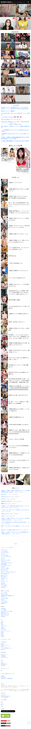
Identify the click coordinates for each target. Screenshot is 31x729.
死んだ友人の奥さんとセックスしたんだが (10, 119)
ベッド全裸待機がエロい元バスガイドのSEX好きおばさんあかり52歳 (15, 130)
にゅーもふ (3, 582)
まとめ (14, 162)
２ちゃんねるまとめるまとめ (6, 562)
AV (1, 705)
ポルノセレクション (5, 570)
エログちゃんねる (4, 555)
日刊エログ (3, 599)
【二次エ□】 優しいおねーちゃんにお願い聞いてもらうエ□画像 (15, 114)
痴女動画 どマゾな (4, 612)
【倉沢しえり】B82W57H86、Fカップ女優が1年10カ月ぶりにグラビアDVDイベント (8, 159)
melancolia (3, 616)
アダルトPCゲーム (4, 657)
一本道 (2, 627)
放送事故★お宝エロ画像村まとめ (7, 595)
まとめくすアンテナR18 (5, 560)
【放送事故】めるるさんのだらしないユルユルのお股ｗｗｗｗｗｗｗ (15, 134)
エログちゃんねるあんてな (6, 556)
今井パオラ (3, 499)
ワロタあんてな (4, 586)
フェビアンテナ (4, 549)
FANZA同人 (3, 665)
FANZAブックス (4, 654)
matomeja (3, 583)
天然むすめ (3, 628)
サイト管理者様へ (4, 699)
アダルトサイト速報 (5, 568)
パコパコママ (3, 629)
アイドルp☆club (4, 551)
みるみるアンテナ (4, 578)
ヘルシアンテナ (4, 574)
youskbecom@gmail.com (5, 696)
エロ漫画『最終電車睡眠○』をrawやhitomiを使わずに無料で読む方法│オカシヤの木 (15, 141)
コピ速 (2, 579)
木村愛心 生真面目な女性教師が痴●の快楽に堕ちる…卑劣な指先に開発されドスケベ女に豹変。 (15, 138)
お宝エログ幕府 (4, 593)
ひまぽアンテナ (4, 561)
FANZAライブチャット (5, 645)
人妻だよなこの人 (5, 513)
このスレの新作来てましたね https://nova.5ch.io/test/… (14, 522)
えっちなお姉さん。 (5, 602)
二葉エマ (3, 516)
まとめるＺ (3, 566)
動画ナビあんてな (4, 576)
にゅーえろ (3, 557)
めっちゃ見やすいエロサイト (6, 565)
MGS (2, 623)
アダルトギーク (4, 600)
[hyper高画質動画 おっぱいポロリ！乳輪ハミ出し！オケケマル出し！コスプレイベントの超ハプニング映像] (8, 479)
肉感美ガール (3, 603)
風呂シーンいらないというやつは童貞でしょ (11, 526)
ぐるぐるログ (3, 577)
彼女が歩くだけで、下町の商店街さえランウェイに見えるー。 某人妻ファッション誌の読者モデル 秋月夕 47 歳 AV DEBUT (15, 108)
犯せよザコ (3, 494)
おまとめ (2, 559)
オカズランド (3, 597)
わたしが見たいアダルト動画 (6, 611)
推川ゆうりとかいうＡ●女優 (7, 111)
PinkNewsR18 (3, 564)
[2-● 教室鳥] (23, 479)
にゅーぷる (3, 553)
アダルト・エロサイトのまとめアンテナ (8, 572)
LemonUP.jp (3, 677)
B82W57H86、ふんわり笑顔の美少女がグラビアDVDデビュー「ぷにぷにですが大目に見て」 (23, 170)
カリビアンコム (4, 625)
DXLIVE (2, 644)
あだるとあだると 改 (5, 614)
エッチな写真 (3, 610)
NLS (1, 670)
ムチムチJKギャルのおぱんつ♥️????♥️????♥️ (11, 117)
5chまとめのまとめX (5, 573)
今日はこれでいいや (5, 496)
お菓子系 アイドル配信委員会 (6, 678)
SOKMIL (2, 636)
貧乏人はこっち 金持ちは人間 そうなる (10, 530)
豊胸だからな (4, 503)
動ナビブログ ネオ (4, 569)
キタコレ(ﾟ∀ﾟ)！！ (4, 585)
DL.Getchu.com (4, 664)
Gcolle (2, 632)
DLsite (2, 662)
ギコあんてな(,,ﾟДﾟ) (5, 552)
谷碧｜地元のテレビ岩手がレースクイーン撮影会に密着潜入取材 (15, 127)
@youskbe (6, 697)
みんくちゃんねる (4, 594)
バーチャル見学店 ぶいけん (6, 648)
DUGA (2, 624)
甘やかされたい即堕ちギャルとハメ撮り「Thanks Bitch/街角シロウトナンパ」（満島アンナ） (15, 122)
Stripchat (2, 649)
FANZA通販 (3, 656)
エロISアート (3, 587)
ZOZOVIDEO (3, 608)
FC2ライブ (3, 646)
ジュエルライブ (4, 641)
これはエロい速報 (4, 598)
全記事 (2, 704)
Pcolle (2, 633)
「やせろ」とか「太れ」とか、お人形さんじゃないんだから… (15, 509)
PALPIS (2, 635)
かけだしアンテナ (4, 581)
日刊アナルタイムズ (5, 615)
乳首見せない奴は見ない (6, 501)
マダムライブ (3, 642)
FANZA (2, 621)
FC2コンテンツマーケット (6, 631)
